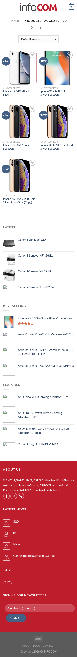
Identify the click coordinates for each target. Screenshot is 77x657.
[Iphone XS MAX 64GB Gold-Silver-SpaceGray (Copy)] (20, 175)
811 (16, 533)
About (26, 645)
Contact (49, 645)
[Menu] (5, 7)
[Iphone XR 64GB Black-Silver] (20, 68)
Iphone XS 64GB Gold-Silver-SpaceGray (53, 93)
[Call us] (21, 496)
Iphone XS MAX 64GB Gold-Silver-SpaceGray (57, 147)
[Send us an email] (13, 496)
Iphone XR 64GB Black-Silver (17, 93)
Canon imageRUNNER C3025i (34, 555)
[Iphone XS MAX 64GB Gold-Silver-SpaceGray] (57, 121)
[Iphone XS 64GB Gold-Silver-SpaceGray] (57, 68)
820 (16, 521)
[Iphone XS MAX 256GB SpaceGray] (20, 121)
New (16, 544)
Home (15, 20)
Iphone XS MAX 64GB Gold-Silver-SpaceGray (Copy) (19, 200)
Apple (7, 581)
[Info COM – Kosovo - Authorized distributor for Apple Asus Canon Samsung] (38, 7)
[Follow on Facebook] (6, 496)
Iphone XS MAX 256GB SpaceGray (17, 147)
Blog (36, 645)
